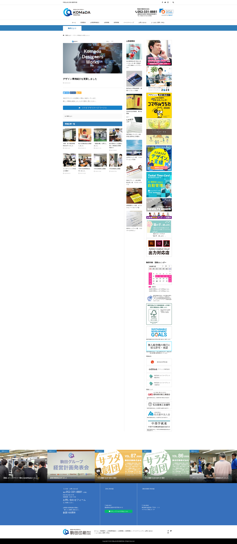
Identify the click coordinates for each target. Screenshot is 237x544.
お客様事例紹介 (94, 22)
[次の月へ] (170, 266)
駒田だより (72, 28)
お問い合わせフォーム (74, 499)
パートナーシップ (129, 22)
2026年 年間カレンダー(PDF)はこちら (159, 291)
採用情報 (116, 22)
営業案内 (83, 22)
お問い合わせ (142, 22)
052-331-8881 (74, 492)
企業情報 (106, 22)
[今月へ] (166, 266)
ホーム (74, 22)
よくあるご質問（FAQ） (158, 22)
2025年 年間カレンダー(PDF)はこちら (159, 289)
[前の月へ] (163, 266)
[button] (166, 12)
